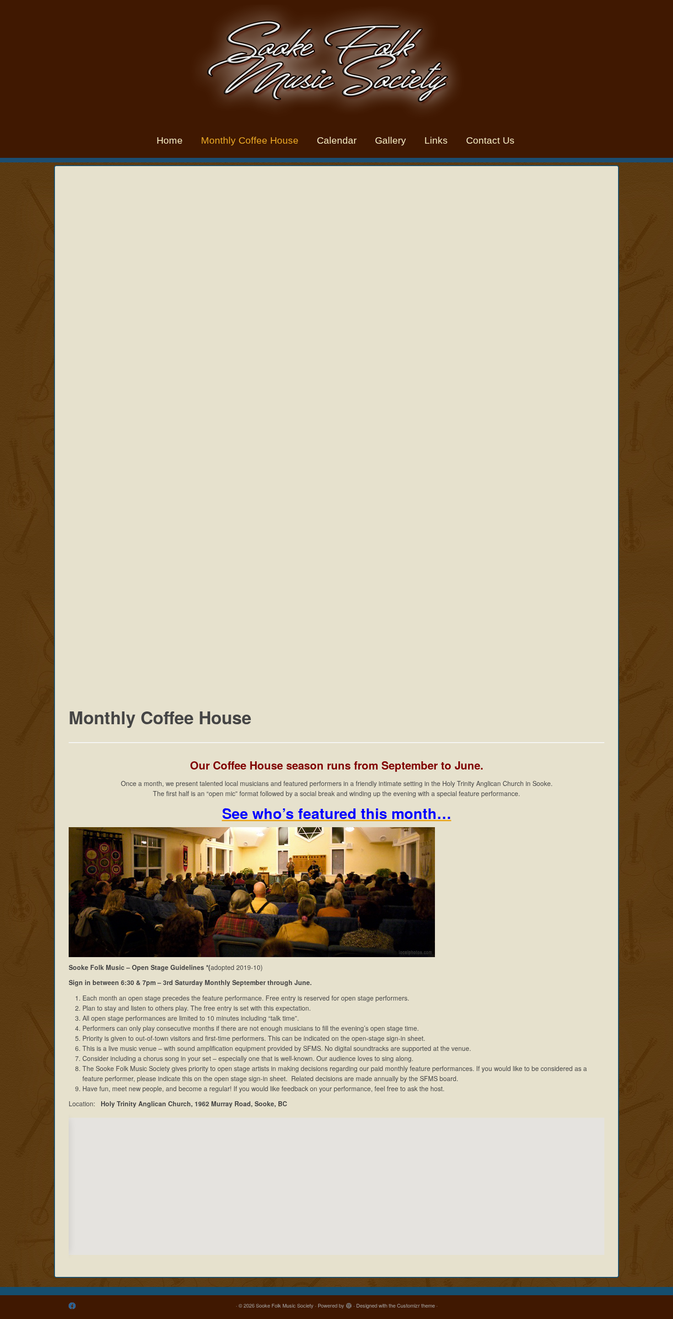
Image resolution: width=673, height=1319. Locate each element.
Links (436, 140)
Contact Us (490, 140)
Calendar (337, 140)
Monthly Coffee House (250, 140)
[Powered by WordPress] (349, 1303)
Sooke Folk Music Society (285, 1305)
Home (170, 140)
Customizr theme (416, 1305)
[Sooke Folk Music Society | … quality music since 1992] (336, 62)
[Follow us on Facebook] (75, 1305)
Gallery (390, 140)
